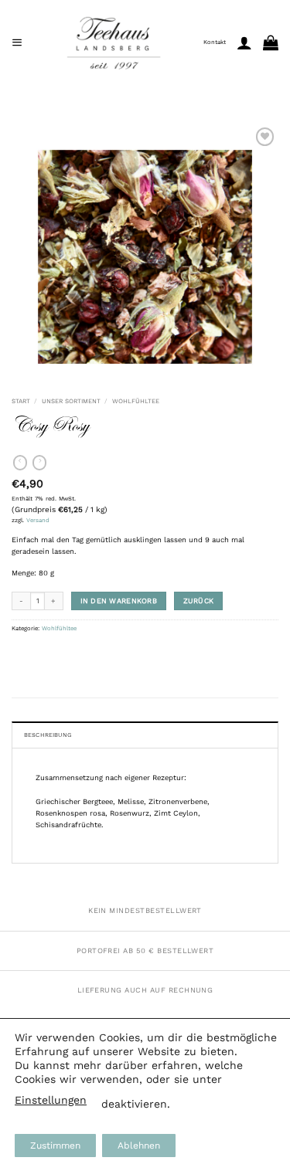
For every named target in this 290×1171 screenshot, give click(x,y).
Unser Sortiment (71, 401)
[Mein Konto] (244, 42)
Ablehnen (139, 1145)
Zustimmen (55, 1145)
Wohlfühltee (135, 401)
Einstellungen (51, 1100)
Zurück (198, 600)
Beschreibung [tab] (48, 734)
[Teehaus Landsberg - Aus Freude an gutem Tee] (113, 42)
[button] (17, 42)
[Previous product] (39, 462)
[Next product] (20, 462)
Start (21, 401)
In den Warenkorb (118, 600)
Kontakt (214, 42)
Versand (37, 520)
